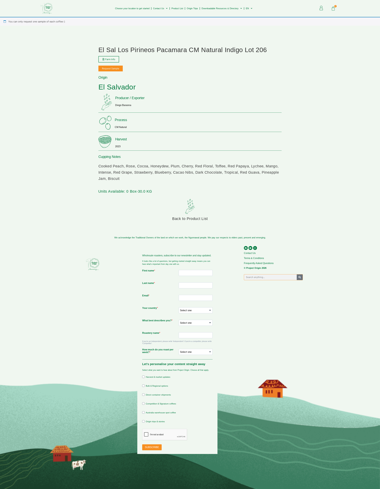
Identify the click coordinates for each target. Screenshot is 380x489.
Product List (177, 8)
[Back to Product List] (190, 206)
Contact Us (158, 8)
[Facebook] (246, 248)
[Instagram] (255, 248)
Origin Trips (192, 8)
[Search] (300, 277)
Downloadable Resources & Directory (220, 8)
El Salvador (117, 87)
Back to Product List (190, 219)
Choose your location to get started (132, 8)
